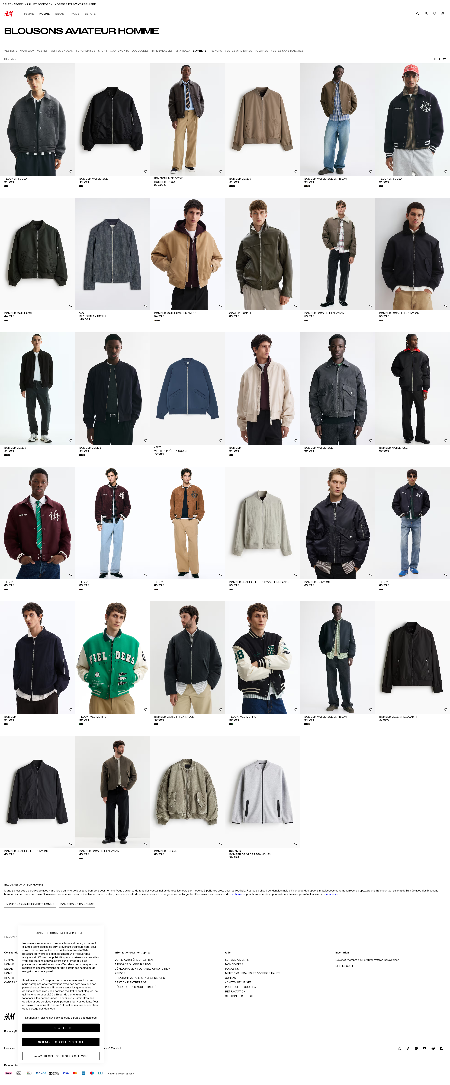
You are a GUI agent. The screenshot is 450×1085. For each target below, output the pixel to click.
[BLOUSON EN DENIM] (112, 254)
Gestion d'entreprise (131, 982)
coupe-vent (333, 894)
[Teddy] (37, 523)
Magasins (232, 968)
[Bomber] (262, 388)
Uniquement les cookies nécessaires (61, 1042)
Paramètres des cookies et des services (61, 1056)
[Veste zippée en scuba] (187, 388)
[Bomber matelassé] (112, 119)
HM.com (9, 936)
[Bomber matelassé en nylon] (337, 119)
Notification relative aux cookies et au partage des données (61, 1017)
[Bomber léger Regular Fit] (412, 657)
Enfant (60, 13)
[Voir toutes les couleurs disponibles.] (6, 186)
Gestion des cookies (240, 996)
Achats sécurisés (238, 982)
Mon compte (234, 964)
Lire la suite (344, 965)
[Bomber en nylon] (337, 523)
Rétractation (235, 991)
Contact (231, 977)
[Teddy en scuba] (37, 119)
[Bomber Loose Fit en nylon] (337, 254)
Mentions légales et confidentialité (253, 973)
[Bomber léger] (262, 119)
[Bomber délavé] (187, 792)
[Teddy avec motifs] (112, 657)
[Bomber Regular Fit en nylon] (37, 792)
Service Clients (237, 959)
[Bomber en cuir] (187, 119)
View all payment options (120, 1073)
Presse (120, 973)
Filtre (437, 59)
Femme (29, 13)
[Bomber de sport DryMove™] (262, 792)
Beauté (90, 13)
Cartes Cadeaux (16, 982)
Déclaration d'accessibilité (135, 986)
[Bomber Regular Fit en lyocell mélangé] (262, 523)
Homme (44, 13)
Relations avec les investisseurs (140, 977)
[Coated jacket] (262, 254)
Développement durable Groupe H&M (142, 968)
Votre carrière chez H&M (134, 959)
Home (75, 13)
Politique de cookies (240, 986)
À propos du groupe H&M (133, 964)
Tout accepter (61, 1028)
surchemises (238, 894)
